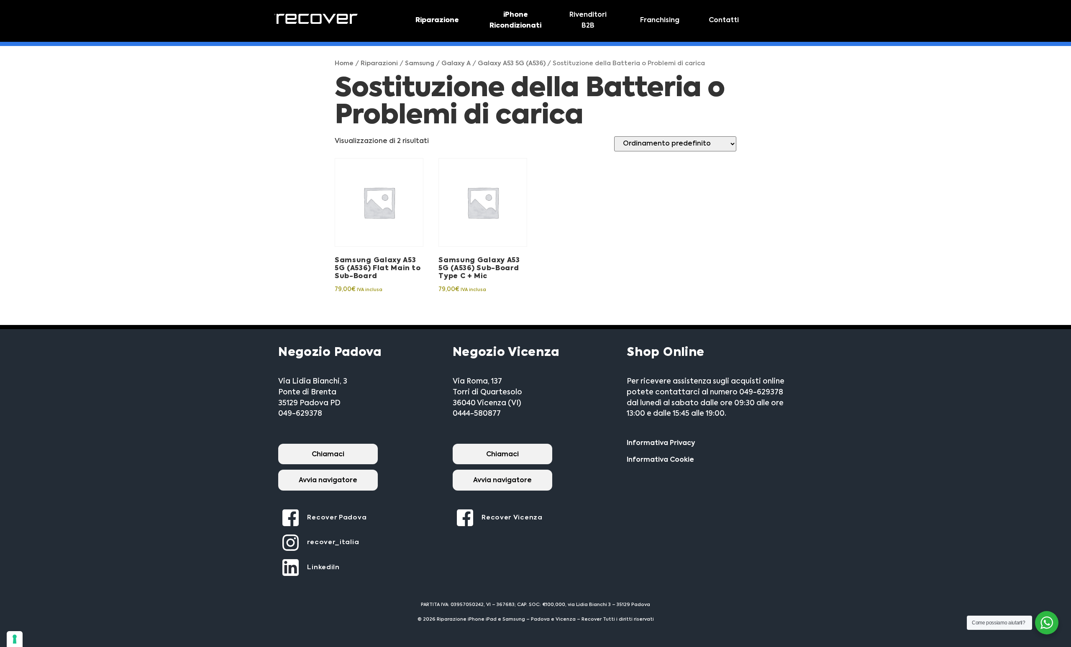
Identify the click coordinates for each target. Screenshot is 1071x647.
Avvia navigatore (328, 480)
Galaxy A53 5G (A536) (512, 63)
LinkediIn (323, 567)
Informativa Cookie (660, 460)
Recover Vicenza (512, 517)
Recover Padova (336, 517)
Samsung (419, 63)
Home (344, 63)
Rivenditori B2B (588, 20)
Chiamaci (328, 454)
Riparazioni (379, 63)
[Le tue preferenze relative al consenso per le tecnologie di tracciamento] (15, 639)
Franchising (659, 20)
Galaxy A (456, 63)
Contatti (724, 20)
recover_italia (333, 542)
